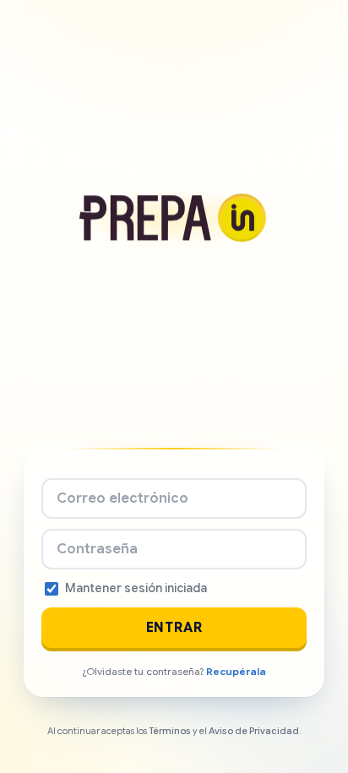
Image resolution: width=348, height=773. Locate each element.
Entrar (174, 627)
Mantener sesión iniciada (136, 588)
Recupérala (236, 671)
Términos (170, 731)
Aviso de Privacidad (254, 731)
